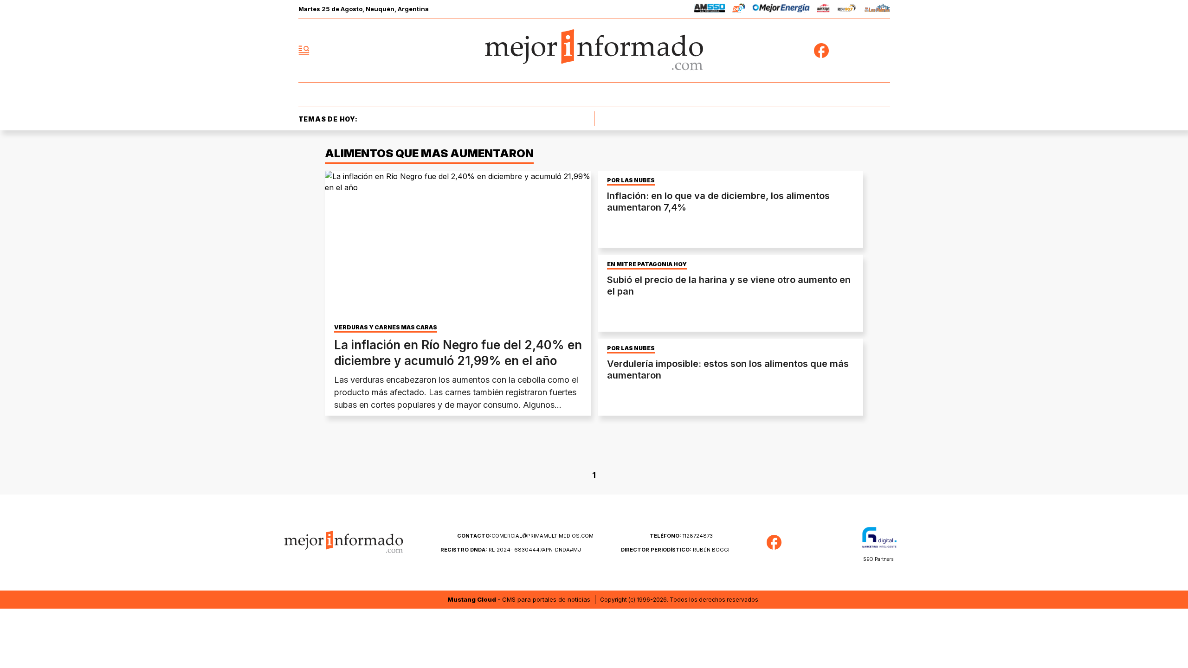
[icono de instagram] (862, 50)
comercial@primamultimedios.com (525, 536)
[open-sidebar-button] (304, 50)
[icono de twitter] (841, 50)
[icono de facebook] (821, 50)
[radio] (709, 9)
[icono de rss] (882, 50)
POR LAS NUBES (631, 180)
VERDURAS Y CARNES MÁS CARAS (385, 327)
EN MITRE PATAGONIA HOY (647, 264)
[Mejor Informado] (594, 50)
